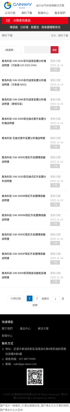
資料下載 (26, 12)
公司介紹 (10, 12)
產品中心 (25, 328)
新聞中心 (43, 12)
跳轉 (35, 305)
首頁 (53, 35)
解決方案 (43, 328)
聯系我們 (60, 12)
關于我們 (7, 328)
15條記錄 (15, 298)
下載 (55, 69)
